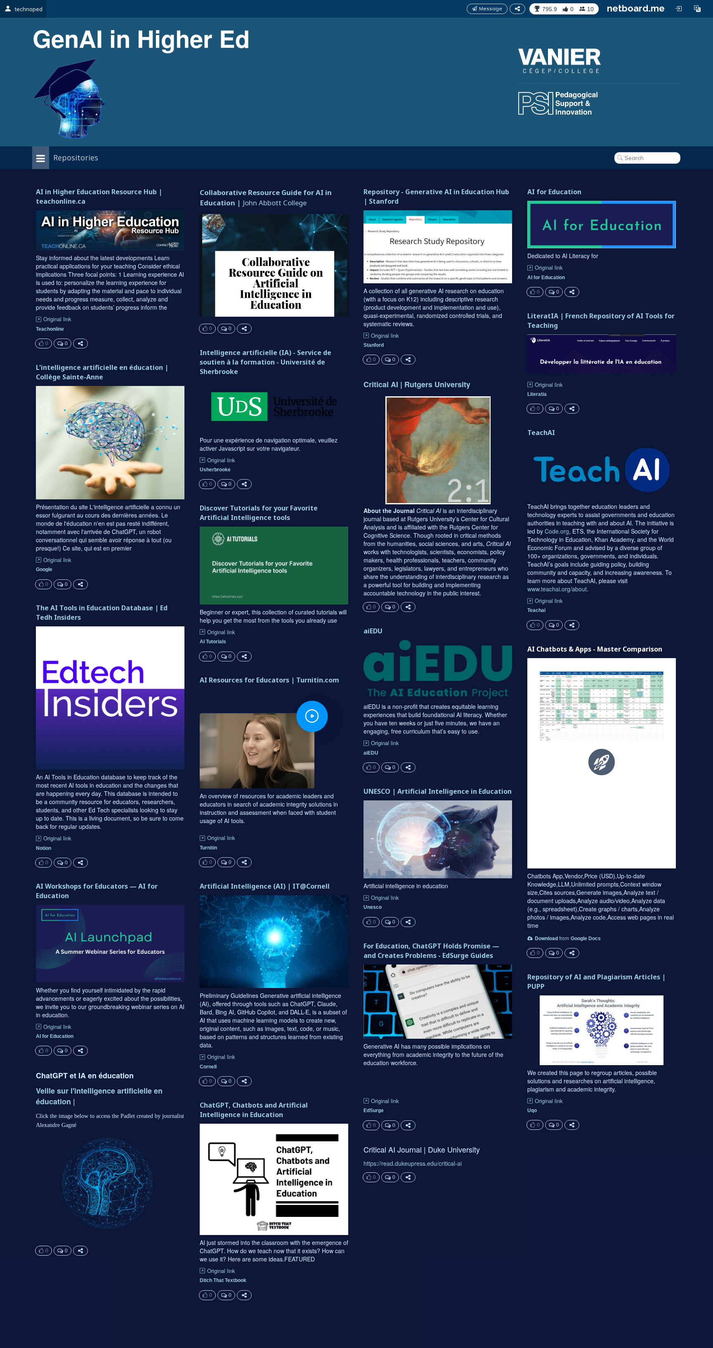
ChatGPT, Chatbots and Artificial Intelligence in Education (254, 1110)
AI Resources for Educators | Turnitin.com (269, 680)
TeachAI (541, 432)
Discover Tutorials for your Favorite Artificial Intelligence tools (259, 512)
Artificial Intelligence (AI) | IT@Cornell (265, 886)
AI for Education (554, 191)
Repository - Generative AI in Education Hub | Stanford (436, 196)
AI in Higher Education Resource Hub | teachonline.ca (99, 196)
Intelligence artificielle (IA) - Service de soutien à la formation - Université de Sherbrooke (265, 362)
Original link (57, 319)
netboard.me (636, 8)
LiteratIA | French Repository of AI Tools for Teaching (601, 320)
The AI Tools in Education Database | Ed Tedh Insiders (102, 612)
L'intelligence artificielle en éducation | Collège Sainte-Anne (102, 372)
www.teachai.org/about (557, 589)
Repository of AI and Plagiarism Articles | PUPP (596, 981)
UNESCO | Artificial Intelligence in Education (438, 791)
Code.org (557, 531)
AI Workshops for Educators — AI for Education (97, 891)
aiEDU (373, 630)
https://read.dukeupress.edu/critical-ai (413, 1163)
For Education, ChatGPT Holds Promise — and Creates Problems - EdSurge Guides (431, 950)
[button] (697, 8)
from (552, 937)
